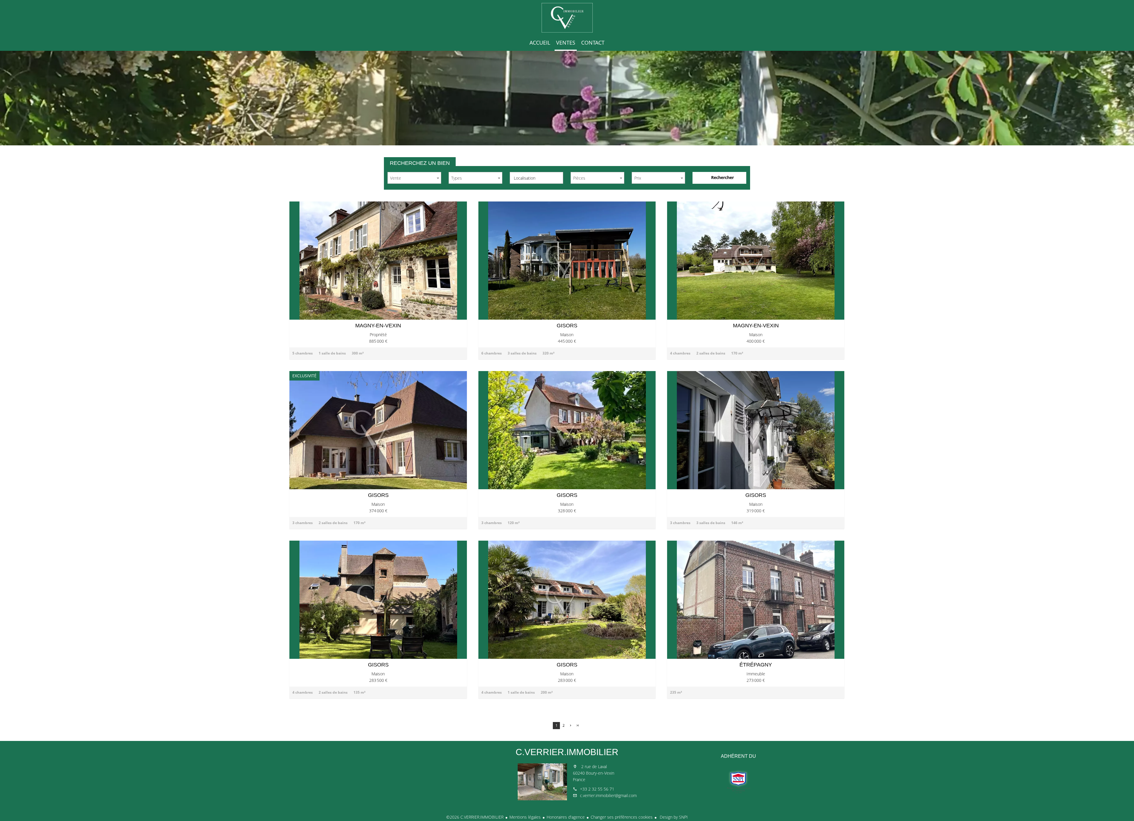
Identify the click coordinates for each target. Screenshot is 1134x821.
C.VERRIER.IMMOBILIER (567, 752)
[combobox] (414, 178)
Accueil (567, 17)
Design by (673, 817)
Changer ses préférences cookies (622, 817)
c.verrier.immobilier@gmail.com (608, 795)
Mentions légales (525, 817)
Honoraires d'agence (566, 817)
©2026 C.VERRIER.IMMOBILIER (475, 817)
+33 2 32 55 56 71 (597, 789)
